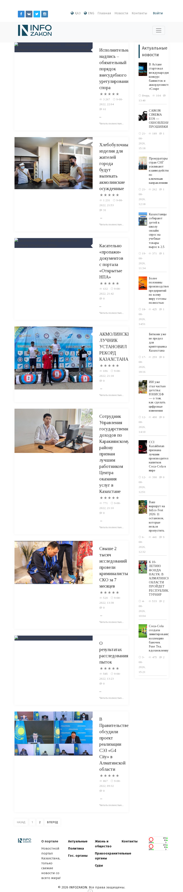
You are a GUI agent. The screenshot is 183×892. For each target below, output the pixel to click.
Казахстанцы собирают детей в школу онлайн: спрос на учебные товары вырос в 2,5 (157, 231)
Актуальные (77, 841)
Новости (121, 13)
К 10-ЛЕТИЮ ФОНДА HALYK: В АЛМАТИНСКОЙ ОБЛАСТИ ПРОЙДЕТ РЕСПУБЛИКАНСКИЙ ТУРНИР (165, 578)
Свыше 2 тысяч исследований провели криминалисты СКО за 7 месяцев (113, 567)
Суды (99, 865)
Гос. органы (77, 856)
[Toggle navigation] (158, 30)
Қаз (78, 13)
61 (104, 109)
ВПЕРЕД (52, 822)
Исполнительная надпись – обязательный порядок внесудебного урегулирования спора (115, 69)
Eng (91, 13)
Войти (158, 13)
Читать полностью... (111, 123)
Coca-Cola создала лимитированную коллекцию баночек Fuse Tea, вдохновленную (160, 638)
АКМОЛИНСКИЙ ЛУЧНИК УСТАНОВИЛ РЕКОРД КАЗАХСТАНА (116, 347)
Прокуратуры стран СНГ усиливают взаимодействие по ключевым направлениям (160, 170)
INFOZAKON (78, 887)
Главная (104, 13)
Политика (76, 848)
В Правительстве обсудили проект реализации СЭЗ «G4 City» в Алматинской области (114, 744)
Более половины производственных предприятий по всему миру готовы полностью (162, 290)
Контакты (139, 13)
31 (104, 210)
